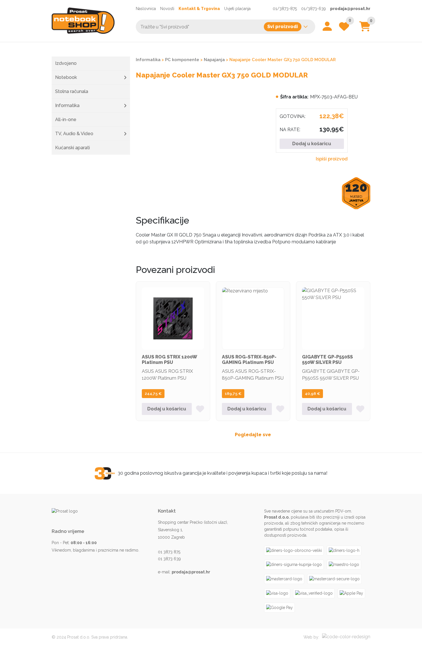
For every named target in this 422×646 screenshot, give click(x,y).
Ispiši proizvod (332, 159)
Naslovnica (146, 8)
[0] (364, 28)
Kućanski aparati (72, 147)
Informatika (67, 105)
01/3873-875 (285, 8)
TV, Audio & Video (74, 133)
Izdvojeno (66, 63)
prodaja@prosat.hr (350, 8)
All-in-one (65, 119)
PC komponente (182, 59)
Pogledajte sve (253, 434)
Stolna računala (71, 91)
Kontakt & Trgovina (199, 8)
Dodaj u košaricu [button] (166, 409)
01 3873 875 (169, 552)
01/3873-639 (313, 8)
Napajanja (214, 59)
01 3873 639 (169, 558)
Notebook (66, 77)
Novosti (167, 8)
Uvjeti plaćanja (237, 8)
